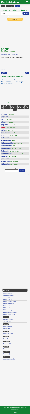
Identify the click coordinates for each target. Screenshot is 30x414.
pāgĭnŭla (9, 117)
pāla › (26, 73)
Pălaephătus (11, 148)
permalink (3, 69)
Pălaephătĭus (8, 146)
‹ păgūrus (4, 73)
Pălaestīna (9, 161)
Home (2, 6)
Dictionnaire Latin (8, 319)
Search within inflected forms (16, 16)
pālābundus (8, 132)
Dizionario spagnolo (8, 310)
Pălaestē (9, 156)
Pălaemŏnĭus (8, 140)
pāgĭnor (7, 114)
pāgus (17, 6)
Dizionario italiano (8, 293)
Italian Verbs (6, 328)
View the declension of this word (9, 54)
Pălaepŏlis (10, 151)
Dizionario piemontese (9, 314)
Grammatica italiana (8, 295)
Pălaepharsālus (12, 143)
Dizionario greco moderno (10, 312)
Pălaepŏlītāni (12, 154)
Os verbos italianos (8, 343)
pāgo (6, 119)
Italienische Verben (8, 333)
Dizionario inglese (8, 305)
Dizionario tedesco (8, 308)
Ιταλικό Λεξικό (7, 354)
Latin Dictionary (7, 326)
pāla (7, 130)
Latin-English (10, 6)
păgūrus (9, 125)
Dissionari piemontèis (9, 359)
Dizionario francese (8, 303)
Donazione (15, 19)
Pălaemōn (10, 138)
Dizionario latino (7, 299)
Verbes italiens (7, 321)
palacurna (9, 135)
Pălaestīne (9, 164)
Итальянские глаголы (9, 349)
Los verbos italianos (8, 338)
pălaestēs (9, 159)
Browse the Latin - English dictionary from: (15, 168)
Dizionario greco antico (9, 301)
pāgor (7, 122)
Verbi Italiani (6, 297)
